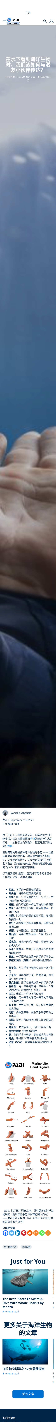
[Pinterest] (23, 1233)
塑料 (9, 846)
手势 (32, 838)
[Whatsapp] (42, 1233)
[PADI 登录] (51, 21)
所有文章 (28, 1394)
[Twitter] (11, 1233)
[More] (48, 1233)
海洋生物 (26, 1246)
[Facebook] (5, 1233)
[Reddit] (30, 1233)
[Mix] (36, 1233)
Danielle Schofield (20, 813)
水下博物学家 (10, 1246)
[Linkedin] (17, 1233)
